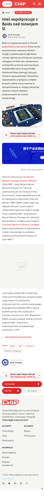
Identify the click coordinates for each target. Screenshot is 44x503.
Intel (20, 346)
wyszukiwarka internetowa (14, 46)
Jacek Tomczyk (14, 35)
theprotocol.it (7, 479)
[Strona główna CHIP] (20, 4)
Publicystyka (30, 436)
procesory (29, 346)
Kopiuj (33, 391)
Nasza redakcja (9, 452)
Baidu (12, 346)
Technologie (7, 431)
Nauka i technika (24, 12)
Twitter (7, 391)
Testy (4, 436)
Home (7, 13)
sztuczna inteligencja (12, 351)
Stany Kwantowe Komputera (18, 337)
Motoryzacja (8, 440)
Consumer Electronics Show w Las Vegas (20, 224)
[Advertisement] (22, 497)
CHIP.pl (11, 475)
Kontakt (5, 457)
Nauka (27, 431)
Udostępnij (9, 384)
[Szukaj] (34, 4)
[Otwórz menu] (39, 4)
